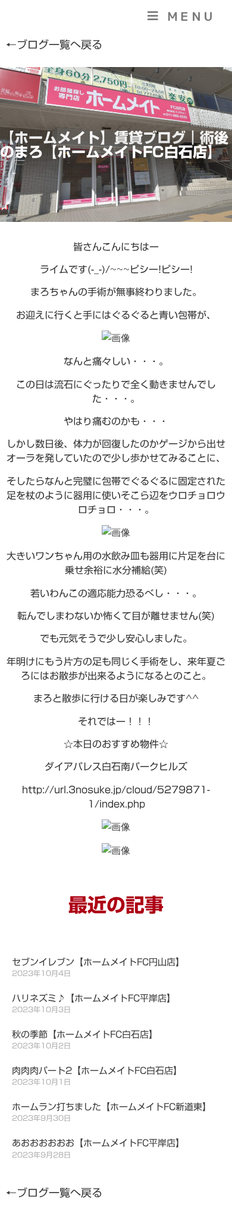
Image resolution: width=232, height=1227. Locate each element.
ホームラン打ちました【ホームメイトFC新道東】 (111, 1106)
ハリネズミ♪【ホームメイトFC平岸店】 (93, 998)
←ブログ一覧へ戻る (54, 44)
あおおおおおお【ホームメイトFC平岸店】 (98, 1143)
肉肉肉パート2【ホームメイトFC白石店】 (97, 1070)
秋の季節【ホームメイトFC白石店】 (85, 1034)
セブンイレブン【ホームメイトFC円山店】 (98, 962)
